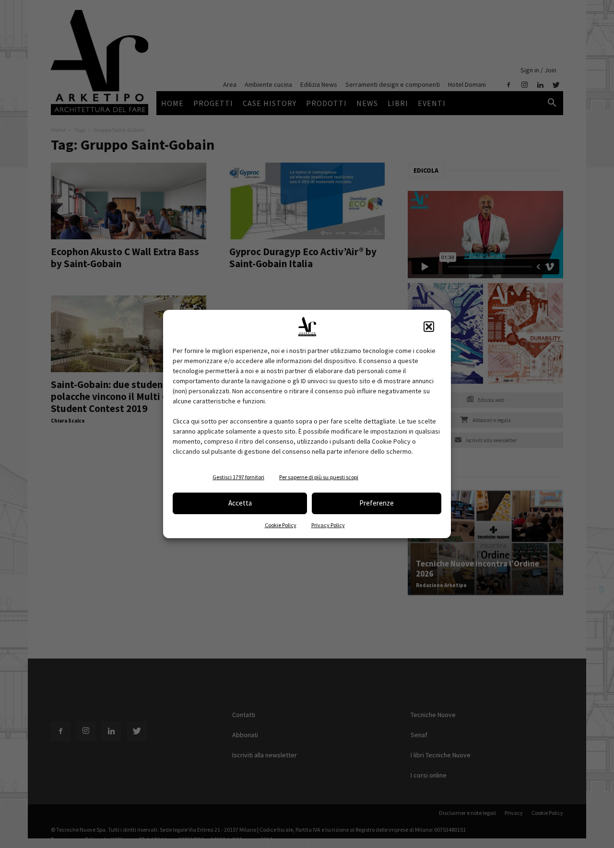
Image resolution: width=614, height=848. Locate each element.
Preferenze (376, 502)
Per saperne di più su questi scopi (318, 477)
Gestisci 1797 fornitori (238, 477)
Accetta (240, 502)
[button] (429, 326)
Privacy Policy (328, 525)
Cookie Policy (280, 525)
